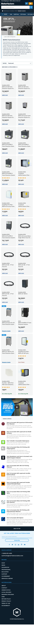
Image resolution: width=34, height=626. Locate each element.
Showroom (5, 567)
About (4, 585)
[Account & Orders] (26, 3)
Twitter (12, 544)
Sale (11, 14)
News (3, 565)
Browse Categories (9, 67)
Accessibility (6, 605)
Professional (6, 569)
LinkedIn (18, 544)
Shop (3, 563)
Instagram (15, 544)
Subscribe (17, 540)
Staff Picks (16, 14)
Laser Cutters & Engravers (9, 36)
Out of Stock (21, 362)
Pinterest (21, 544)
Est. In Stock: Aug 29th (7, 393)
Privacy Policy (6, 601)
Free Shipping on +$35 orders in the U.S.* (11, 0)
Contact (4, 588)
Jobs (3, 596)
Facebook (9, 544)
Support (4, 574)
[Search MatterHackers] (31, 7)
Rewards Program (8, 594)
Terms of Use (6, 603)
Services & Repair (7, 578)
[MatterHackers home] (7, 4)
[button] (17, 11)
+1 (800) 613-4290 (7, 553)
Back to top (17, 528)
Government (6, 576)
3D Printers (23, 14)
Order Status (6, 590)
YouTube (24, 544)
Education (5, 572)
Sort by (4, 63)
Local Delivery (6, 592)
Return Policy (6, 599)
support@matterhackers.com (12, 555)
